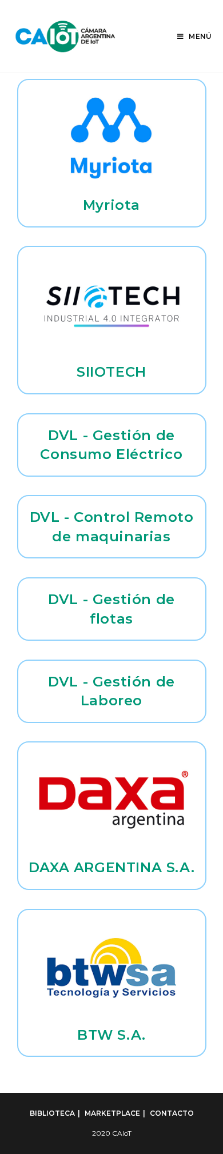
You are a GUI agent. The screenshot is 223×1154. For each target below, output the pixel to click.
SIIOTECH (111, 372)
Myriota (111, 205)
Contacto (172, 1113)
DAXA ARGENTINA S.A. (111, 867)
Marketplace (112, 1113)
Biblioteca (52, 1113)
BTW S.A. (111, 1035)
